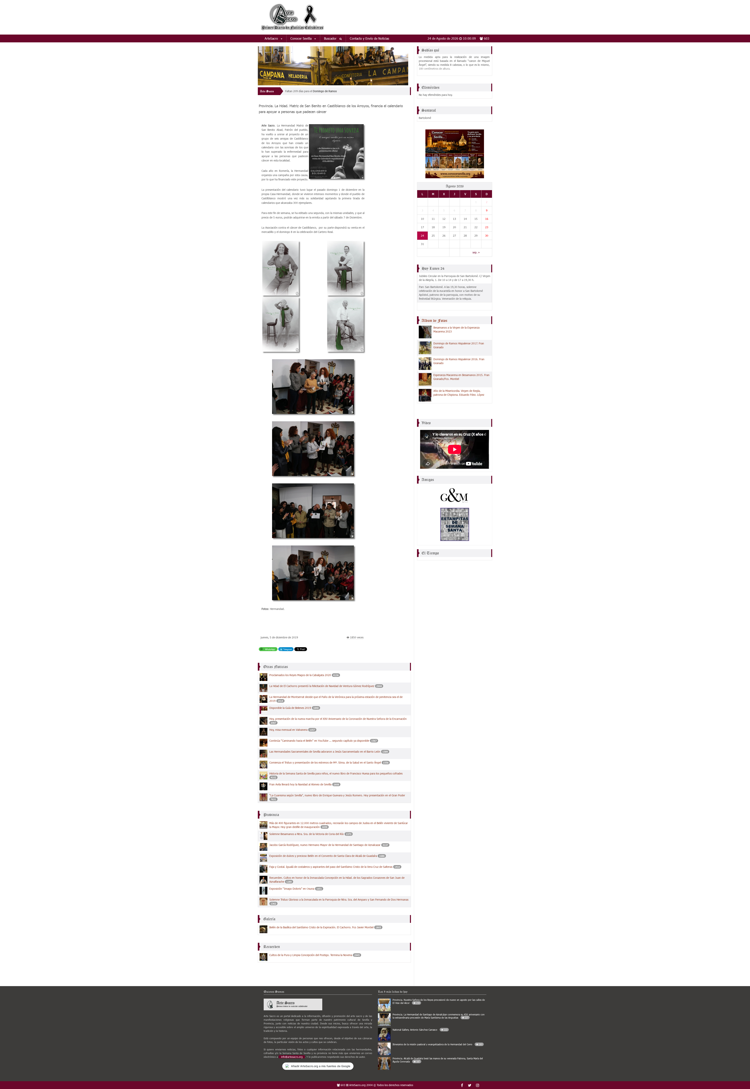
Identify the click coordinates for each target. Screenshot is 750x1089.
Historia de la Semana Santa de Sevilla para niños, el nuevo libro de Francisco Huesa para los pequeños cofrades (336, 773)
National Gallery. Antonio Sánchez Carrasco (420, 1029)
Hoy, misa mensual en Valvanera (288, 730)
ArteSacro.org (357, 1085)
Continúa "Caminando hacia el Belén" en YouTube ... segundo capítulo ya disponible (319, 740)
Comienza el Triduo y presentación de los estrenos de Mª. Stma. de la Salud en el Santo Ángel (325, 762)
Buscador (331, 38)
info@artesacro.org (292, 1056)
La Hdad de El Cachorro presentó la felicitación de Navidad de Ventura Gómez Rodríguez (321, 686)
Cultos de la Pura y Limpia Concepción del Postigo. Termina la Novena (310, 955)
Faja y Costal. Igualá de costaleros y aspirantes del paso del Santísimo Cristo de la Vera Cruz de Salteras (330, 867)
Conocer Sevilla (301, 38)
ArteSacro (272, 38)
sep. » (476, 252)
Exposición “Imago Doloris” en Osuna (291, 888)
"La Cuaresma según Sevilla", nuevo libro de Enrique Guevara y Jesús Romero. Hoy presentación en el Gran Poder (337, 795)
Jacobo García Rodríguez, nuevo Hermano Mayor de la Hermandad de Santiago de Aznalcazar (324, 845)
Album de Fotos (434, 321)
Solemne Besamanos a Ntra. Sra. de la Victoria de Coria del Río (306, 834)
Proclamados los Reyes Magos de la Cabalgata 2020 (300, 675)
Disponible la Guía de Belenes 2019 (290, 708)
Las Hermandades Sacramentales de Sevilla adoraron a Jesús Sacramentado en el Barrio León (324, 751)
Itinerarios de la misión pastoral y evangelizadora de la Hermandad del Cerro (437, 1044)
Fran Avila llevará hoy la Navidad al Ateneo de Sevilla (300, 784)
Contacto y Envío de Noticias (369, 38)
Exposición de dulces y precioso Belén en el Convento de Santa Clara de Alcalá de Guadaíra (323, 856)
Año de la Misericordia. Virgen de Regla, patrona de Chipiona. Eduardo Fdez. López (458, 393)
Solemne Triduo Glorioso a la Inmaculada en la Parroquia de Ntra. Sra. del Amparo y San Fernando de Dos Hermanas (338, 899)
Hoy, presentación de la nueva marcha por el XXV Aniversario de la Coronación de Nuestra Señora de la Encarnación (338, 719)
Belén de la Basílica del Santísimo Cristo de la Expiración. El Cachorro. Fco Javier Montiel (321, 927)
